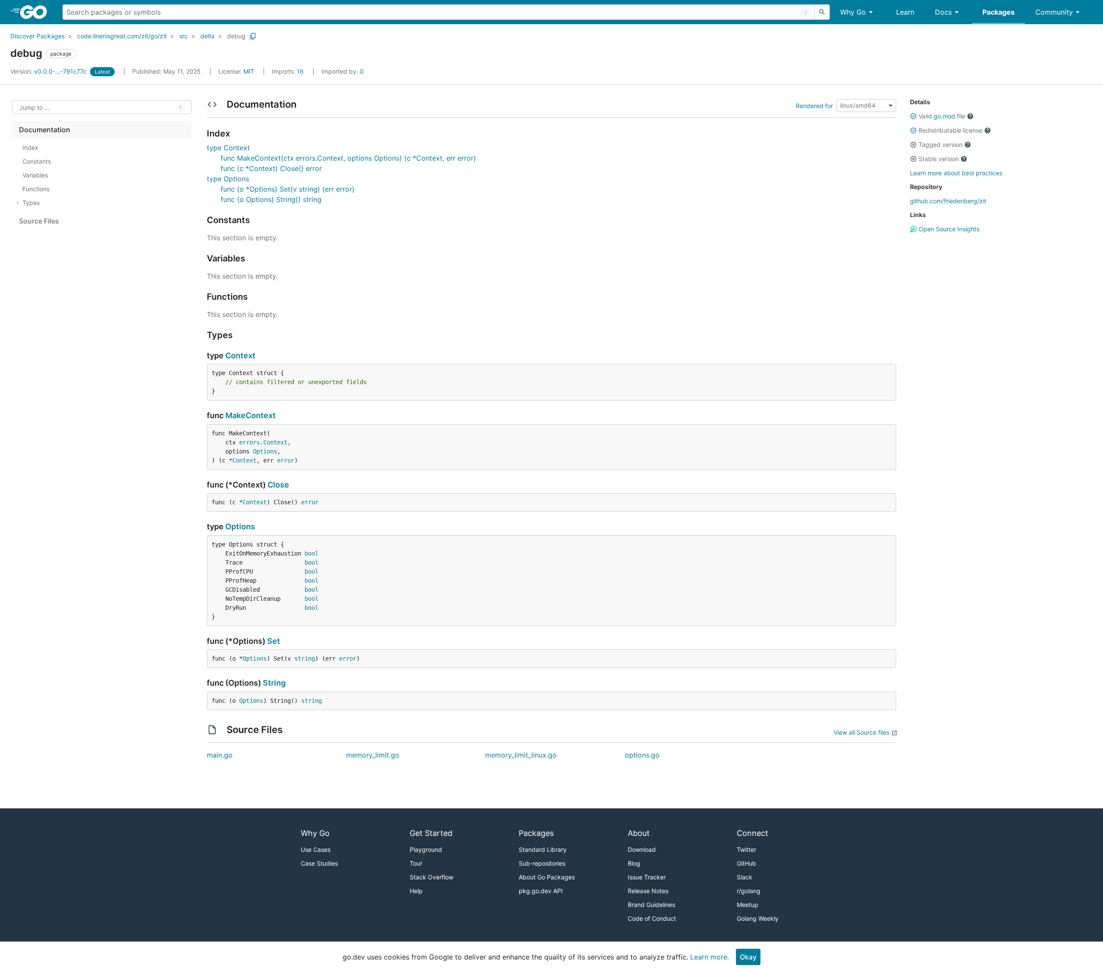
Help (416, 890)
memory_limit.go (372, 755)
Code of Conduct (652, 918)
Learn (905, 12)
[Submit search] (822, 12)
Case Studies (319, 863)
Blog (634, 863)
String (274, 682)
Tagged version (940, 144)
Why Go (853, 12)
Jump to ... (34, 107)
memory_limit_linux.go (521, 755)
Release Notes (648, 890)
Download (642, 849)
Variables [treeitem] (35, 175)
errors (249, 442)
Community (1054, 12)
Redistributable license (950, 130)
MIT (248, 71)
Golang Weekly (758, 918)
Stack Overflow (431, 877)
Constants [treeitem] (36, 161)
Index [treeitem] (30, 147)
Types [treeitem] (31, 202)
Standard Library (543, 849)
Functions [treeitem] (36, 189)
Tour (416, 863)
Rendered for (814, 105)
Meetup (747, 904)
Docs (943, 12)
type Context (228, 147)
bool (311, 553)
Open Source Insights (948, 229)
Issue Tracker (647, 877)
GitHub (746, 863)
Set (273, 641)
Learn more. (709, 957)
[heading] (36, 12)
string (304, 658)
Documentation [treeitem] (44, 129)
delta (207, 36)
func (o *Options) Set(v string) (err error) (288, 189)
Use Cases (315, 849)
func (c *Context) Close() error (271, 168)
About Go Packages (547, 877)
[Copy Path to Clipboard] (253, 36)
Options (265, 451)
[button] (913, 116)
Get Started (431, 833)
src (183, 36)
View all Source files (861, 732)
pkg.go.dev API (541, 890)
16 (288, 71)
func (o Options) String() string (271, 199)
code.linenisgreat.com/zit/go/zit (122, 36)
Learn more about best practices (956, 173)
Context (240, 355)
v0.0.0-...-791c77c (49, 71)
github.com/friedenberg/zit (948, 201)
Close (278, 484)
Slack (744, 877)
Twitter (746, 849)
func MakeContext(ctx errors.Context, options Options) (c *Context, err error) (348, 158)
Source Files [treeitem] (39, 221)
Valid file (942, 116)
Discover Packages (37, 36)
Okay (748, 957)
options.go (642, 755)
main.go (220, 755)
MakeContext (250, 415)
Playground (426, 849)
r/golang (748, 890)
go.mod (944, 116)
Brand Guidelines (651, 904)
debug (236, 36)
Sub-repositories (542, 863)
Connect (752, 833)
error (285, 460)
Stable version (938, 158)
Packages (998, 12)
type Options (228, 178)
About (639, 833)
